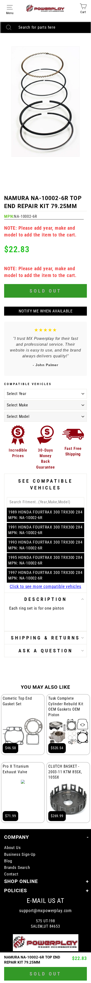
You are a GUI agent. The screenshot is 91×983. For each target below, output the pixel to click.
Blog (8, 861)
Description (45, 599)
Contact (11, 874)
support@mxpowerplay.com (45, 910)
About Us (12, 847)
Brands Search (17, 867)
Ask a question (45, 651)
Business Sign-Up (19, 854)
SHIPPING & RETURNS (45, 638)
